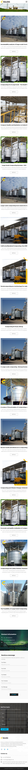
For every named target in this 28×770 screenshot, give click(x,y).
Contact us (4, 753)
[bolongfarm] (6, 1)
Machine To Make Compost (12, 7)
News (5, 7)
